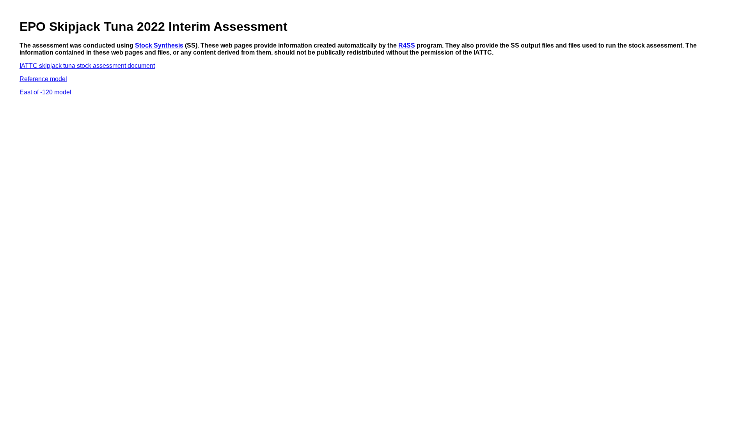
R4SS (406, 45)
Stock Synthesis (159, 45)
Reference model (43, 79)
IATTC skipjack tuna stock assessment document (87, 65)
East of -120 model (45, 92)
